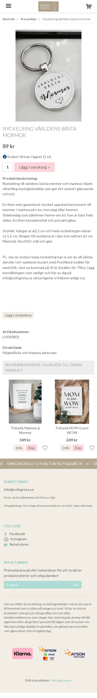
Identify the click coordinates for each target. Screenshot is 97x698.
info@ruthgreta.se (19, 489)
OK (76, 584)
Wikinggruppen (61, 680)
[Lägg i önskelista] (45, 447)
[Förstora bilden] (48, 75)
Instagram (18, 539)
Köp (31, 448)
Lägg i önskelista (18, 315)
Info (19, 448)
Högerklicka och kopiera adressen (30, 352)
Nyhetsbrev (19, 544)
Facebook (17, 533)
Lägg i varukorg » (34, 166)
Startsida (9, 19)
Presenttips (29, 19)
